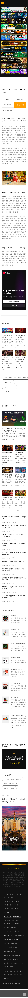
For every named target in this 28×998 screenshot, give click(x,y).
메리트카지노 (8, 931)
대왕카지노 (7, 920)
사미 (21, 971)
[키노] (5, 686)
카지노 (6, 894)
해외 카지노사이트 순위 (10, 947)
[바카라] (5, 646)
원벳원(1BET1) (16, 956)
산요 (11, 971)
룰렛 (17, 901)
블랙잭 (6, 905)
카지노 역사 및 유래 (15, 894)
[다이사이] (5, 672)
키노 (12, 908)
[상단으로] (24, 994)
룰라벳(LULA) (8, 963)
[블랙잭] (5, 632)
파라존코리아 (16, 920)
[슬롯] (5, 700)
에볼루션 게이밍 (8, 382)
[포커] (5, 660)
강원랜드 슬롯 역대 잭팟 (10, 783)
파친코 (6, 971)
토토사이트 (7, 956)
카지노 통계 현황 (9, 897)
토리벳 (11, 966)
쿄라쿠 (16, 974)
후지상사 (6, 978)
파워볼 (17, 908)
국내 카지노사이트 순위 (10, 943)
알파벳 (6, 966)
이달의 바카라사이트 (9, 387)
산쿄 (5, 974)
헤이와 (10, 974)
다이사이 (6, 908)
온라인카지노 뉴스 (9, 406)
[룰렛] (5, 618)
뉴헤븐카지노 (16, 923)
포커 (16, 905)
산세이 (16, 971)
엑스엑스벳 (7, 923)
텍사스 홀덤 (7, 912)
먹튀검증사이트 (19, 935)
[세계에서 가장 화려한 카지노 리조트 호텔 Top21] (14, 828)
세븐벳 (16, 963)
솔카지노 (6, 927)
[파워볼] (5, 719)
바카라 (7, 391)
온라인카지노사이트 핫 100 (11, 939)
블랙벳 (21, 963)
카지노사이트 (8, 916)
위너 (9, 959)
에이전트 (15, 959)
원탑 (5, 959)
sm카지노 (13, 927)
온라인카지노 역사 (9, 901)
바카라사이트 (17, 916)
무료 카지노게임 (8, 935)
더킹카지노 (16, 931)
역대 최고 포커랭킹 (9, 788)
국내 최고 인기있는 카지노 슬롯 (12, 779)
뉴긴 (21, 974)
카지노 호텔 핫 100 (9, 951)
